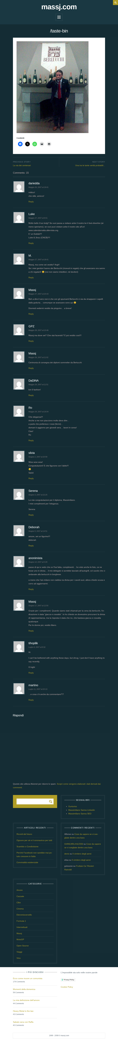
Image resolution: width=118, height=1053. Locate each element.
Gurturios (72, 806)
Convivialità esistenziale (27, 862)
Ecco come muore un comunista (27, 978)
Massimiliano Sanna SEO (79, 813)
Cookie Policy (67, 987)
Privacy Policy (69, 980)
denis (66, 854)
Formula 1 (21, 921)
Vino (19, 958)
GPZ (31, 326)
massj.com (59, 7)
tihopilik (33, 643)
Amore (20, 890)
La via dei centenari (22, 165)
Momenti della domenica (24, 989)
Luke (31, 214)
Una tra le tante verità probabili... (90, 165)
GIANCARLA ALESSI (73, 844)
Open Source (23, 945)
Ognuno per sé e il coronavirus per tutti (34, 840)
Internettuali (22, 927)
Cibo (19, 902)
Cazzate (20, 896)
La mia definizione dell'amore (26, 1000)
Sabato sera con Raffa (23, 1022)
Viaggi (19, 952)
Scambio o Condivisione (27, 846)
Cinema (20, 909)
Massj (32, 289)
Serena (33, 490)
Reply (31, 201)
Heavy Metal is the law (23, 1011)
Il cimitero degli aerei (82, 854)
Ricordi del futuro (24, 834)
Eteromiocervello (24, 915)
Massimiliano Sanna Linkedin (81, 810)
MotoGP (20, 939)
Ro (30, 407)
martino (33, 685)
